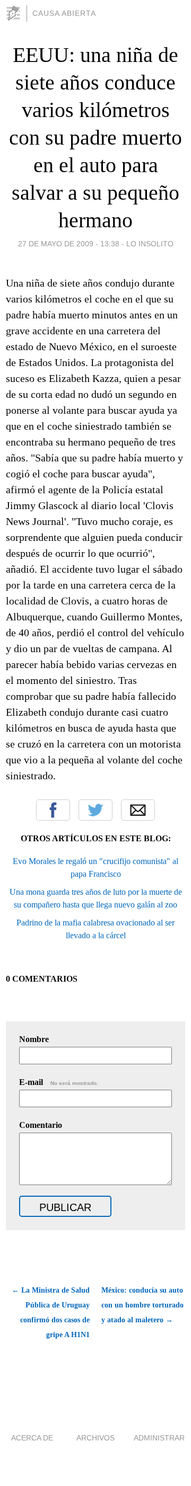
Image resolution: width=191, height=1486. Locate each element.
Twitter (95, 810)
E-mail (58, 1082)
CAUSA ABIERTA (64, 13)
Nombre (34, 1039)
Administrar (159, 1438)
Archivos (95, 1438)
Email (138, 810)
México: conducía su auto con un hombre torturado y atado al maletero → (142, 1305)
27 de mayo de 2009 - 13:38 (68, 243)
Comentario (40, 1124)
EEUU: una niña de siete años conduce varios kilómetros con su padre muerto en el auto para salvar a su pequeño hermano (95, 137)
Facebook (53, 810)
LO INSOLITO (149, 243)
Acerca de (32, 1438)
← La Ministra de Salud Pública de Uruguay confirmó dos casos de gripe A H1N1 (51, 1312)
